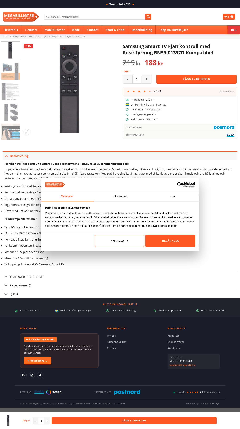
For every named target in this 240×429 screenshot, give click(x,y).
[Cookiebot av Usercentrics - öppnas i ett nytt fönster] (179, 184)
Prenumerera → (37, 360)
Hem (5, 36)
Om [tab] (172, 196)
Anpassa (117, 240)
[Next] (111, 88)
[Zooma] (27, 132)
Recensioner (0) (21, 285)
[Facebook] (23, 375)
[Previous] (28, 88)
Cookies (111, 348)
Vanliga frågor (176, 341)
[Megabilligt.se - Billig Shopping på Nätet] (21, 17)
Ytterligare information (26, 276)
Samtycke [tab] (67, 196)
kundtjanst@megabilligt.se (183, 364)
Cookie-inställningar (210, 403)
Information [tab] (120, 196)
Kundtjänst (174, 348)
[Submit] (148, 17)
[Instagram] (32, 375)
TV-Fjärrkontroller (74, 36)
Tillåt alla (170, 240)
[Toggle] (6, 156)
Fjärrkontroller (52, 36)
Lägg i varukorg (196, 79)
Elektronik (35, 36)
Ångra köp (174, 335)
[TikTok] (40, 375)
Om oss (111, 335)
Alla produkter (18, 36)
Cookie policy (192, 403)
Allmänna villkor (116, 341)
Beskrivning (19, 156)
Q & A (14, 294)
